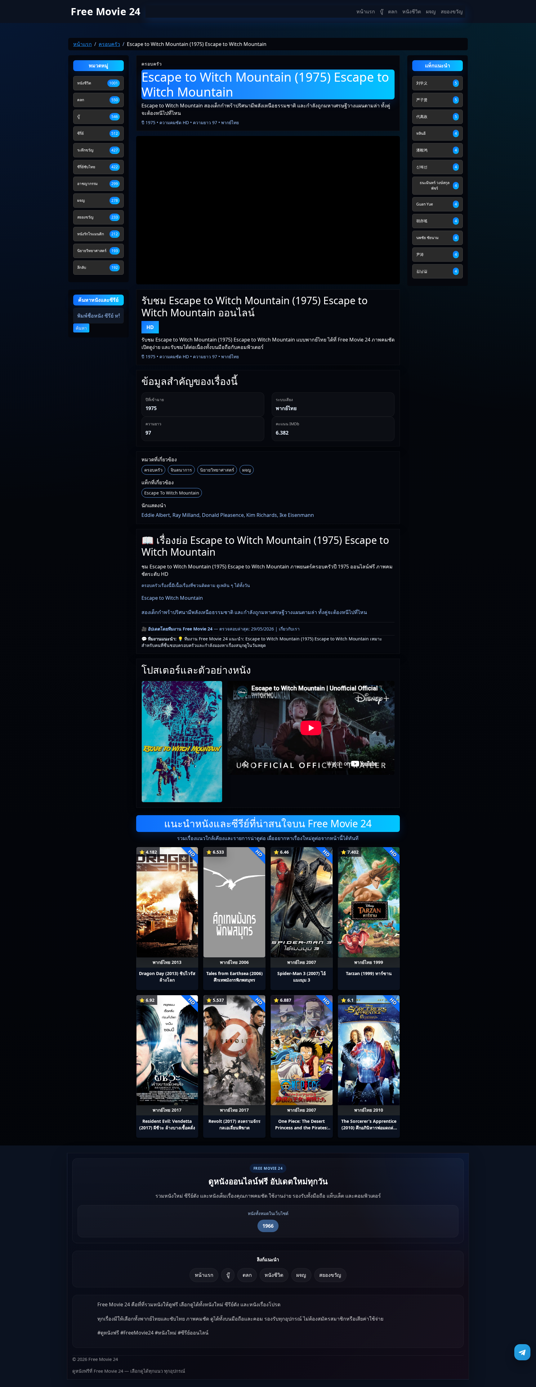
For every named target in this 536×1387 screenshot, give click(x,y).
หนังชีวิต (411, 11)
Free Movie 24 (106, 11)
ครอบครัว (153, 470)
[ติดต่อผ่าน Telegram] (522, 1352)
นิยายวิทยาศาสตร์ (217, 470)
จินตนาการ (181, 470)
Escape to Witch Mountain (171, 493)
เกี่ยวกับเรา (289, 629)
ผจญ (431, 11)
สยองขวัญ (452, 11)
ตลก (392, 11)
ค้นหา (81, 328)
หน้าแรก (365, 11)
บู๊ (381, 11)
